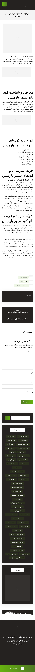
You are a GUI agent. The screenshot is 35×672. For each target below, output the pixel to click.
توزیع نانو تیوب (11, 440)
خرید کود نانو (17, 467)
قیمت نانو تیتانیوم (23, 522)
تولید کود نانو (11, 460)
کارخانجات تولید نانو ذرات (17, 558)
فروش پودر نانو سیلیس (17, 511)
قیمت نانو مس (10, 522)
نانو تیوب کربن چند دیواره (17, 534)
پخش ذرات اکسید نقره (17, 550)
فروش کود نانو (24, 514)
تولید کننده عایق (23, 460)
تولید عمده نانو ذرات (23, 448)
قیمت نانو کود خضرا (11, 526)
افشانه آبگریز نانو (23, 436)
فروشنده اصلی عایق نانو (17, 503)
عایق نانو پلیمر (23, 479)
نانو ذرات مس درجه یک (17, 538)
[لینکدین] (16, 656)
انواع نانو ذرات (10, 436)
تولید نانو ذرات (10, 448)
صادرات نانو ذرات (11, 475)
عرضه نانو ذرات (11, 479)
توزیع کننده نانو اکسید (23, 444)
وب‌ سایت (30, 391)
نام (32, 373)
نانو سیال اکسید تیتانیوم (17, 542)
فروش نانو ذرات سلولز (17, 495)
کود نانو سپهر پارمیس (21, 285)
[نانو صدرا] (17, 588)
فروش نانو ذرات (17, 491)
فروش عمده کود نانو (17, 487)
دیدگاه (30, 351)
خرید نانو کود (24, 463)
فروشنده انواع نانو (17, 507)
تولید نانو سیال (10, 456)
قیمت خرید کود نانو (11, 514)
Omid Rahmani (23, 277)
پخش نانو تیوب (24, 554)
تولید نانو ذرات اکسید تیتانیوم (17, 452)
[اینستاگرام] (12, 656)
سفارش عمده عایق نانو (17, 471)
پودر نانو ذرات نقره (11, 554)
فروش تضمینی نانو (17, 483)
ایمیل (31, 382)
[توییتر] (19, 656)
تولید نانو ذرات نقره (23, 456)
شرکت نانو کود (23, 475)
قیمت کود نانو (17, 530)
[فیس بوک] (23, 656)
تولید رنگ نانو (10, 444)
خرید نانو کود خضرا (11, 463)
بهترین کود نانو (23, 440)
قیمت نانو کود (24, 526)
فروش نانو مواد (17, 499)
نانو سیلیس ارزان (17, 546)
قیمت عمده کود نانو (17, 518)
